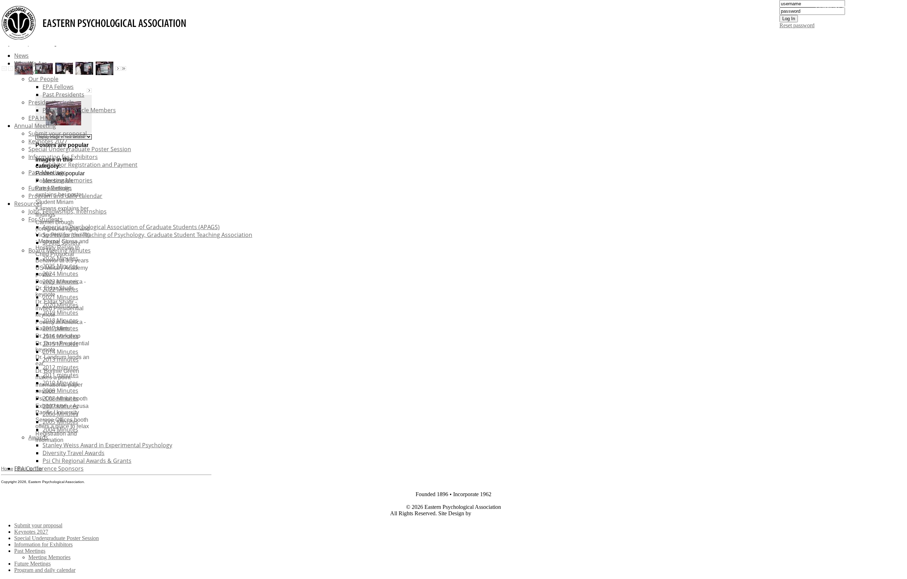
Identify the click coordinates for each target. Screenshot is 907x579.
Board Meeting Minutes (59, 250)
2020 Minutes (60, 305)
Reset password (797, 25)
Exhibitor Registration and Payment (90, 165)
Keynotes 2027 (47, 141)
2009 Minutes (60, 390)
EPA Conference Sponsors (49, 468)
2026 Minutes (60, 258)
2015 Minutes (60, 344)
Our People (43, 79)
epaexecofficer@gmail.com (454, 501)
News (21, 55)
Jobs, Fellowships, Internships (67, 211)
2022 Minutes (60, 289)
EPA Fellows (58, 87)
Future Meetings (50, 188)
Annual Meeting (35, 126)
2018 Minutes (60, 320)
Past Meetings (47, 172)
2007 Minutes (60, 406)
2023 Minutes (60, 281)
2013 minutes (61, 359)
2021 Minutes (60, 297)
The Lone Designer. (495, 513)
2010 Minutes (60, 383)
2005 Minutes (60, 422)
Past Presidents (63, 94)
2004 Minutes (60, 429)
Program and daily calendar (65, 196)
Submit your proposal (57, 133)
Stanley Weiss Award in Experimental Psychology (107, 445)
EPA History (44, 118)
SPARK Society (61, 242)
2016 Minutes (60, 336)
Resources (28, 204)
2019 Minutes (60, 313)
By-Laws (39, 71)
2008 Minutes (60, 398)
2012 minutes (61, 367)
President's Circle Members (79, 110)
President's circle (51, 102)
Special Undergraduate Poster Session (79, 149)
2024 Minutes (60, 274)
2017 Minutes (60, 328)
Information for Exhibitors (63, 157)
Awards (38, 437)
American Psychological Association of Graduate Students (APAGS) (131, 227)
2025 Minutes (60, 266)
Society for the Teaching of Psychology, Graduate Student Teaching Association (147, 235)
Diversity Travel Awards (74, 453)
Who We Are (30, 63)
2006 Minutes (60, 414)
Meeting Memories (67, 180)
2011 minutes (61, 375)
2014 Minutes (60, 352)
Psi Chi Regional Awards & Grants (87, 461)
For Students (45, 219)
